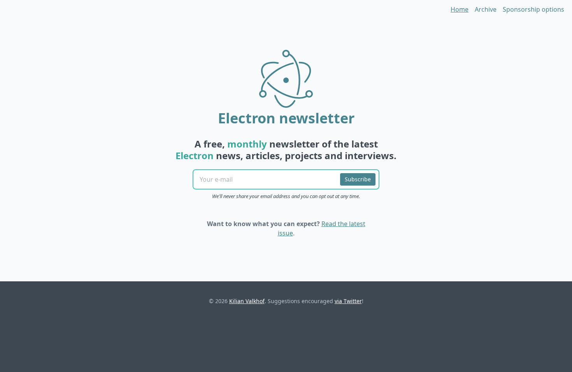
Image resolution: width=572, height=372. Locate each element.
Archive (486, 9)
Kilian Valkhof (247, 301)
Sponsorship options (533, 9)
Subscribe (358, 179)
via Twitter (348, 301)
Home (459, 9)
